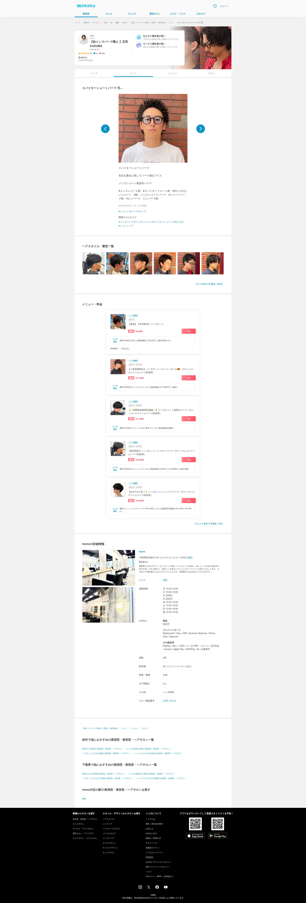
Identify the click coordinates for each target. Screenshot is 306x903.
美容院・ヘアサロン (92, 22)
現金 (165, 620)
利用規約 (149, 857)
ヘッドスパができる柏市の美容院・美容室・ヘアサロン (158, 753)
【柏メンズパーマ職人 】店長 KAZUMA (147, 22)
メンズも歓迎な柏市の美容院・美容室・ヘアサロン (148, 748)
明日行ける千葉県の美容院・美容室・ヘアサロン (103, 773)
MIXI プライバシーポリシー (157, 866)
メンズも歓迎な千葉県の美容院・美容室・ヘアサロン (151, 773)
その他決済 (168, 642)
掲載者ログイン (152, 847)
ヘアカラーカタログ (111, 828)
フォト (171, 22)
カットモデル (108, 852)
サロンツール (151, 842)
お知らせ (149, 828)
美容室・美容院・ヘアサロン (85, 819)
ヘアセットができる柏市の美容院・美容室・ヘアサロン (106, 753)
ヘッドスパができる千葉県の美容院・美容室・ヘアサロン (161, 778)
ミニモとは (150, 819)
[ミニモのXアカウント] (148, 887)
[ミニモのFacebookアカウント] (157, 887)
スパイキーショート (163, 221)
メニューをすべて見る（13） (209, 523)
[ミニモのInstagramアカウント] (140, 887)
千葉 (105, 22)
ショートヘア (126, 225)
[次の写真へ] (200, 128)
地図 (189, 557)
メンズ (142, 211)
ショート (124, 211)
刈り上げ (179, 221)
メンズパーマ (126, 221)
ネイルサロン (78, 823)
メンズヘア (107, 823)
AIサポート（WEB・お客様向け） (160, 876)
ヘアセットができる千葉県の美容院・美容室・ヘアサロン (107, 778)
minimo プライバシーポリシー (159, 862)
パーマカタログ (109, 833)
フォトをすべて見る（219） (209, 283)
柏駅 (117, 22)
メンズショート (143, 221)
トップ (77, 22)
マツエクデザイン (110, 847)
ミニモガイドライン (154, 852)
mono (124, 22)
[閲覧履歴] (214, 6)
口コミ (211, 73)
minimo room (151, 833)
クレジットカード (172, 629)
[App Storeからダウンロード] (195, 836)
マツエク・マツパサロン (83, 828)
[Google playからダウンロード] (217, 836)
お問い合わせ (169, 700)
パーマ (134, 211)
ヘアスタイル (108, 819)
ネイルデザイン (109, 842)
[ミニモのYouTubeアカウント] (166, 887)
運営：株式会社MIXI (154, 823)
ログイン (224, 6)
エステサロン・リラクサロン (85, 838)
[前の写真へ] (105, 128)
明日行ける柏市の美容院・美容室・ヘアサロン (102, 748)
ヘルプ (148, 871)
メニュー (172, 73)
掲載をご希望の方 (153, 838)
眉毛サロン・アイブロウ (83, 833)
